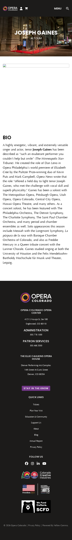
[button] (67, 9)
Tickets (36, 405)
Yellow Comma (61, 525)
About (36, 429)
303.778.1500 (36, 335)
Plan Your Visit (36, 411)
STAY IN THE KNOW (36, 388)
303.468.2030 (36, 346)
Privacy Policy (36, 447)
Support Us (36, 423)
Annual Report (36, 441)
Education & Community (36, 417)
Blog (36, 435)
